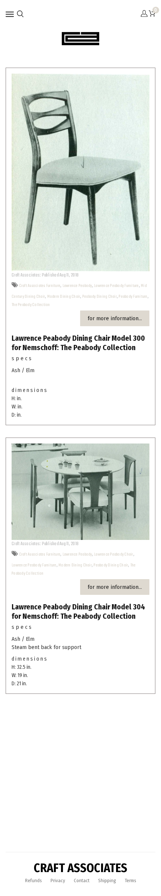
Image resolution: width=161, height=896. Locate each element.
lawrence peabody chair (113, 554)
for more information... (115, 318)
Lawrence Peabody (77, 285)
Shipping (107, 880)
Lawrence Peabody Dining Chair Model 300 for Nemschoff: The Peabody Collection (78, 343)
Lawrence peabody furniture (116, 285)
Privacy (58, 880)
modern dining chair (63, 296)
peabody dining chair (99, 296)
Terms (130, 880)
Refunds (33, 880)
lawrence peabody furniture (34, 565)
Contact (81, 880)
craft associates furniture (40, 285)
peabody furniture (133, 296)
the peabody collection (31, 305)
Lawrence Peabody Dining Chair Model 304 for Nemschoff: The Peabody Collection (78, 611)
